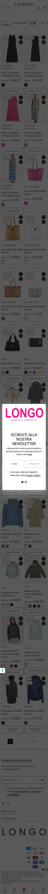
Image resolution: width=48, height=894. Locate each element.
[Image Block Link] (24, 415)
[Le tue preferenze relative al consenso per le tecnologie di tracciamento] (2, 670)
